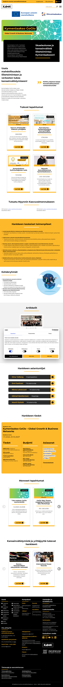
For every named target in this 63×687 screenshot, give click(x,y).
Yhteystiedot (16, 610)
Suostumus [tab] (13, 333)
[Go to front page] (6, 7)
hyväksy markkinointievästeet (14, 209)
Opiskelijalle (6, 612)
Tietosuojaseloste (48, 462)
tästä (15, 641)
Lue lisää (17, 147)
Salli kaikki (49, 356)
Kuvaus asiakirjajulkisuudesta (29, 672)
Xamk (4, 621)
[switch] (24, 351)
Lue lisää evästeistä (26, 676)
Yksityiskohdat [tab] (31, 333)
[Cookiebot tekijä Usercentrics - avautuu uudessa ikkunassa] (52, 330)
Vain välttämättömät (13, 356)
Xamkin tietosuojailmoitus (7, 672)
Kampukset (16, 603)
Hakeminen (6, 610)
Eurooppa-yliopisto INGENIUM (16, 614)
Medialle (5, 623)
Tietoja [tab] (49, 333)
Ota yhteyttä (49, 1)
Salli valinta (31, 356)
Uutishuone (39, 1)
